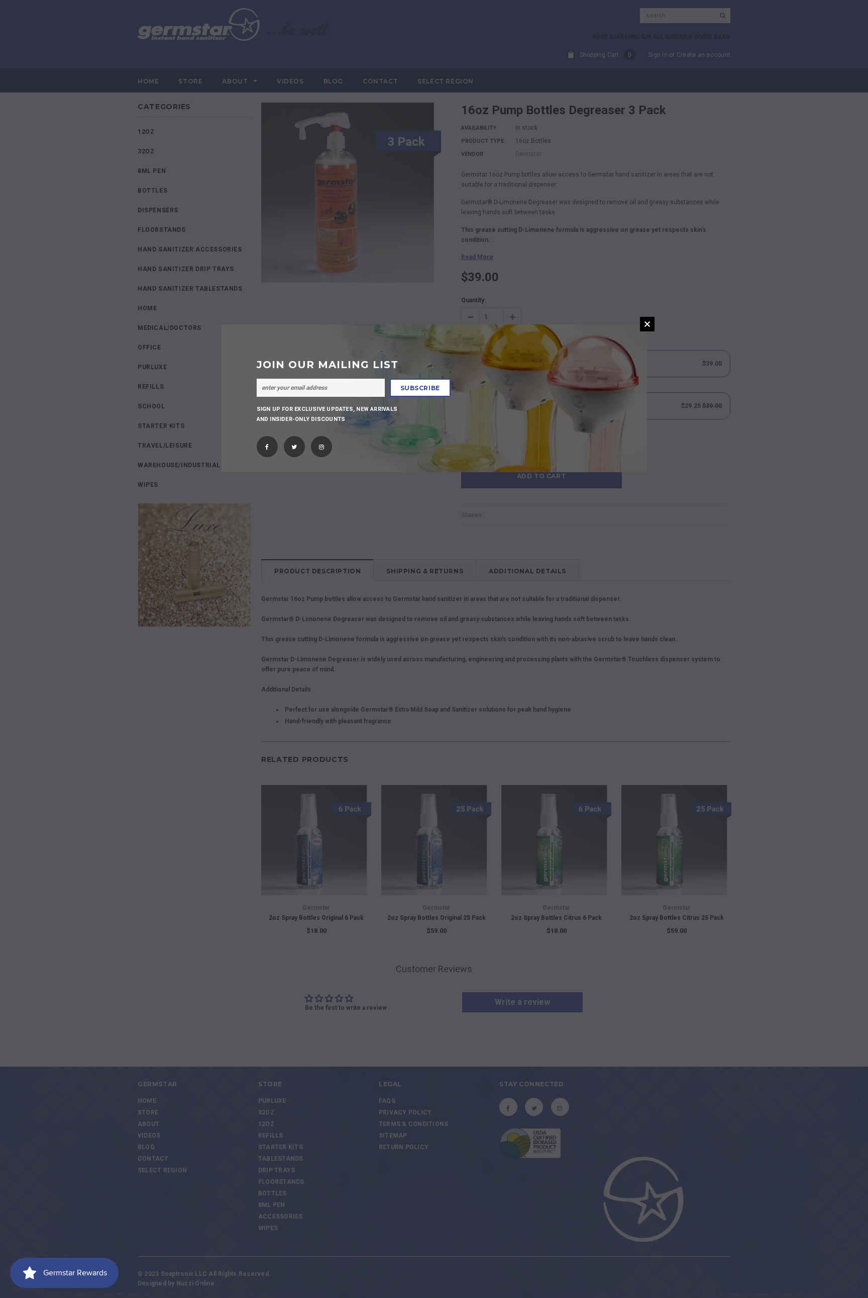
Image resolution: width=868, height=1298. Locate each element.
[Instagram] (321, 444)
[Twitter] (294, 444)
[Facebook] (267, 444)
